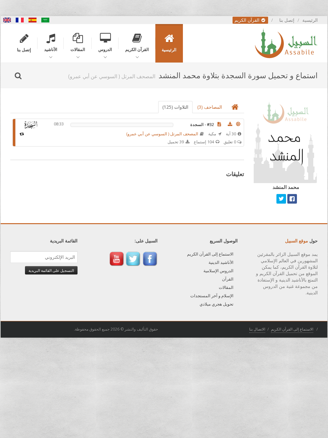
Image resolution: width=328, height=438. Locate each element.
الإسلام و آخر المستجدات (212, 296)
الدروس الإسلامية (218, 271)
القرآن (228, 279)
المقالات (226, 287)
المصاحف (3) (209, 107)
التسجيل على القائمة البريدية (51, 270)
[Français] (19, 20)
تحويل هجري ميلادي (217, 304)
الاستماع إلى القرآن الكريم (210, 254)
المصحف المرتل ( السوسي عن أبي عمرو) (162, 134)
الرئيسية (310, 20)
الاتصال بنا (257, 329)
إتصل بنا (286, 20)
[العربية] (45, 20)
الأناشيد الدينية (221, 262)
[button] (238, 124)
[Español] (32, 20)
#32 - (202, 124)
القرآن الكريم (247, 20)
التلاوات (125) (175, 107)
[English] (7, 20)
